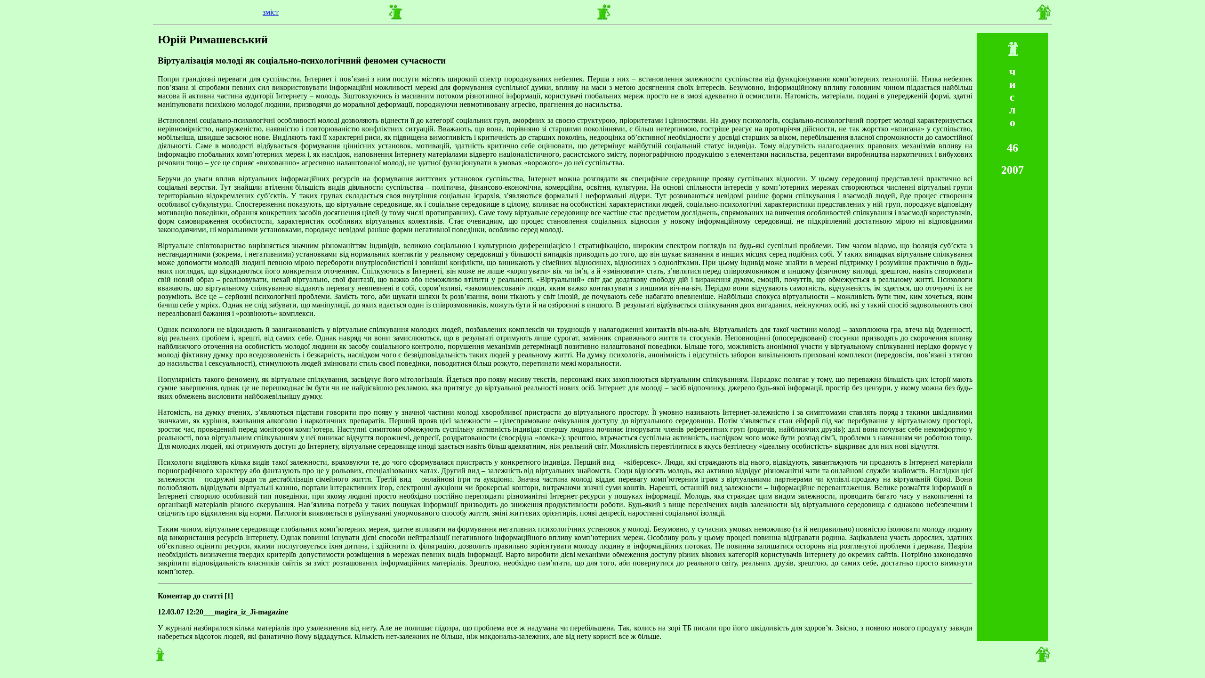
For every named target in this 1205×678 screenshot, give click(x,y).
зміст (271, 12)
